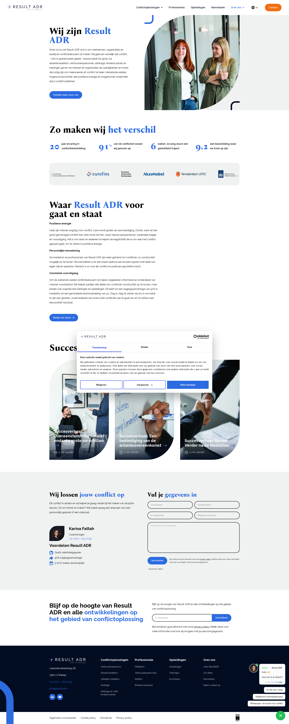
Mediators (139, 666)
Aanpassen (143, 385)
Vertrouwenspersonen (144, 673)
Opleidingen (198, 7)
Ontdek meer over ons (65, 95)
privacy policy (205, 559)
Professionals (177, 7)
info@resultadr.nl (58, 688)
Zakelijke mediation (110, 679)
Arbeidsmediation (109, 673)
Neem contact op (211, 685)
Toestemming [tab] (99, 347)
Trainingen (174, 673)
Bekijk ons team (62, 317)
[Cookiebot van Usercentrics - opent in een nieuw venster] (196, 337)
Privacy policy (124, 717)
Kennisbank (218, 7)
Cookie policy (88, 717)
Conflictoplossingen (148, 7)
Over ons (236, 7)
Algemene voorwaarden (62, 717)
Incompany (174, 679)
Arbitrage (105, 685)
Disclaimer (106, 717)
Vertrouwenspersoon (110, 666)
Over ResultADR (211, 666)
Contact (273, 7)
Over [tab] (189, 347)
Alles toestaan (187, 385)
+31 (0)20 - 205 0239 (80, 538)
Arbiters (138, 679)
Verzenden (157, 560)
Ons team (208, 673)
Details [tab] (144, 347)
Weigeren (101, 385)
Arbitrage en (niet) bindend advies (109, 693)
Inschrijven (222, 617)
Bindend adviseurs (144, 685)
